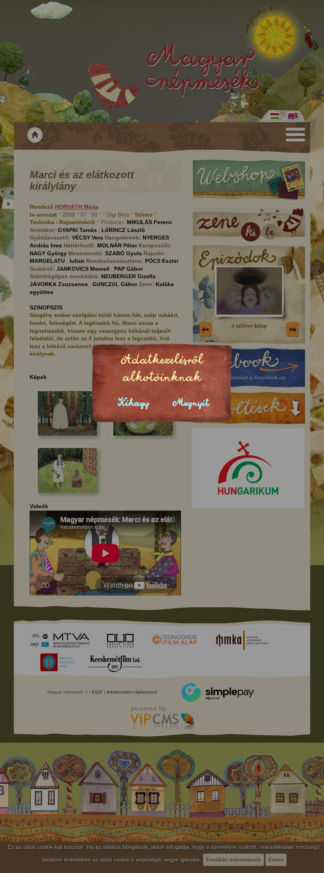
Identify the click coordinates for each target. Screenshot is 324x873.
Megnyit (191, 403)
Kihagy (133, 403)
